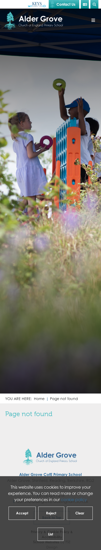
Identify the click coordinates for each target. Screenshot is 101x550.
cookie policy (74, 499)
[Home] (34, 21)
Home (39, 398)
